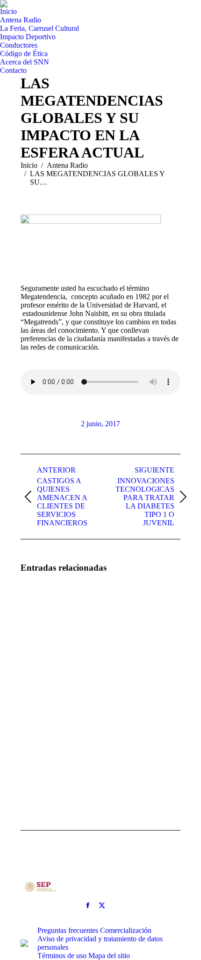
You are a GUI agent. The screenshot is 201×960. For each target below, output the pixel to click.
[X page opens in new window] (102, 905)
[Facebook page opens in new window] (88, 905)
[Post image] (46, 608)
